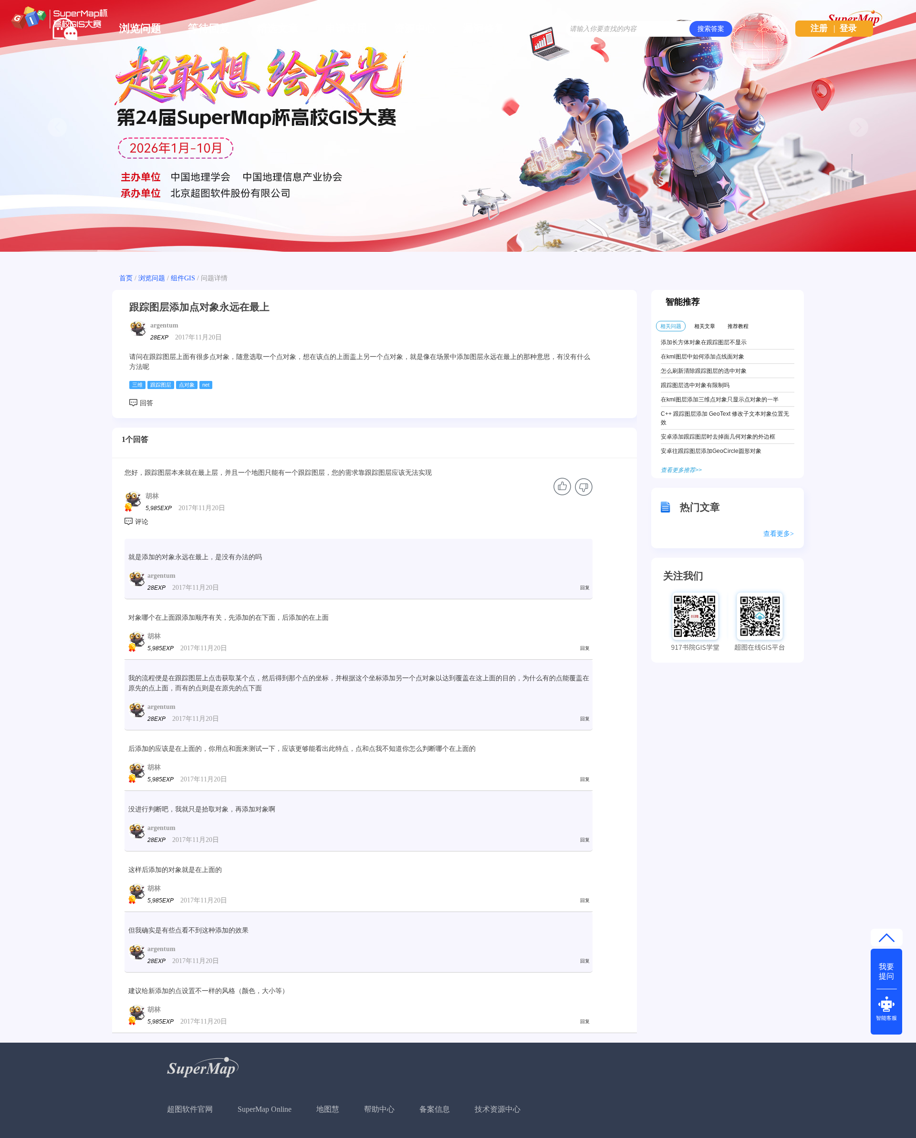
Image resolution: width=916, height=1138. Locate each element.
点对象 (187, 385)
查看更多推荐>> (681, 470)
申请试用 (346, 28)
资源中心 (415, 28)
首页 (126, 278)
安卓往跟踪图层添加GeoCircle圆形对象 (711, 451)
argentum (164, 325)
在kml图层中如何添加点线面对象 (702, 356)
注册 (819, 28)
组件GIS (183, 278)
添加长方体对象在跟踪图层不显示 (704, 342)
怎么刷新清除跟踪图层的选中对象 (704, 371)
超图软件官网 (190, 1109)
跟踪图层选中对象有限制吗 (695, 385)
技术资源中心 (497, 1109)
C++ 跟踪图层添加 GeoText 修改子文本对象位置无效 (725, 418)
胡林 (152, 496)
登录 (848, 28)
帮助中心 (379, 1109)
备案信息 (434, 1109)
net (205, 385)
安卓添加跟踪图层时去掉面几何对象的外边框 (718, 436)
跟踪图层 (160, 385)
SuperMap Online (264, 1109)
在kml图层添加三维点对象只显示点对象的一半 (720, 399)
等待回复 (209, 28)
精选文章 (278, 28)
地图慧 (327, 1109)
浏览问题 (140, 28)
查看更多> (778, 533)
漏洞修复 (484, 28)
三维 (137, 385)
